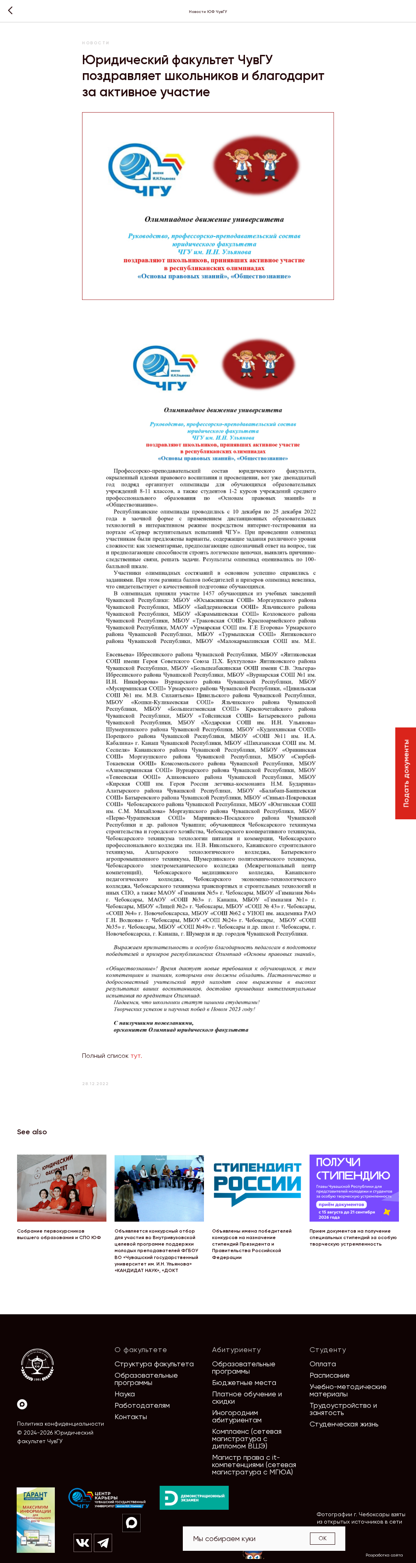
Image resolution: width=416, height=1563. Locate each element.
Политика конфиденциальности (60, 1423)
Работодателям (142, 1405)
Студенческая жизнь (344, 1424)
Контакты (131, 1416)
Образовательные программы (146, 1379)
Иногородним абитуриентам (237, 1416)
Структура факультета (154, 1363)
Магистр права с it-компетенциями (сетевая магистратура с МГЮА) (254, 1464)
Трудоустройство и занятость (343, 1409)
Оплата (323, 1363)
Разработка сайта (384, 1555)
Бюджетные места (244, 1382)
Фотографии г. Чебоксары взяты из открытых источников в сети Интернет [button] (361, 1521)
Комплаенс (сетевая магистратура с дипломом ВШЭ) (247, 1438)
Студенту (328, 1349)
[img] (107, 1498)
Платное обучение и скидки (247, 1397)
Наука (125, 1393)
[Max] (22, 1404)
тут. (136, 1055)
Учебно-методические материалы (348, 1390)
